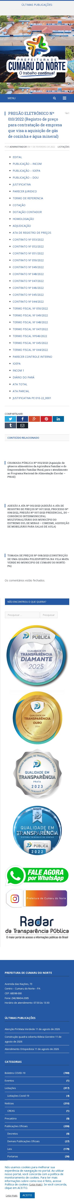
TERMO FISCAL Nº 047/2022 (30, 329)
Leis (9, 1149)
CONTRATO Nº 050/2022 (28, 260)
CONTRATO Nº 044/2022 (28, 301)
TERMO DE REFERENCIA (28, 198)
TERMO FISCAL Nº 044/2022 (30, 350)
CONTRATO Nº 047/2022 (28, 281)
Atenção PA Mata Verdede (20, 1029)
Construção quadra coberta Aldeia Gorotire (36, 9)
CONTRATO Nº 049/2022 (28, 267)
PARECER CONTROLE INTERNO (32, 356)
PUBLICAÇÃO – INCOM (27, 164)
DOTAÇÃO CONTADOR (27, 212)
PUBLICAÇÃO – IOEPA (26, 170)
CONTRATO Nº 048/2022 (28, 274)
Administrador (18, 146)
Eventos (9, 1080)
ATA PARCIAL (21, 391)
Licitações (63, 146)
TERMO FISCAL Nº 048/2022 (30, 322)
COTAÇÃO (19, 205)
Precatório (11, 1118)
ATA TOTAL (20, 384)
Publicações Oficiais (16, 1126)
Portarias (12, 1156)
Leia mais (36, 1184)
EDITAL (17, 157)
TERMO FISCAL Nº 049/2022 (30, 315)
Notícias (9, 1103)
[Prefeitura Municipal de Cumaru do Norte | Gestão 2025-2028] (37, 55)
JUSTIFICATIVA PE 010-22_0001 (32, 398)
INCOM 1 (18, 370)
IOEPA (16, 363)
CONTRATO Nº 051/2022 (28, 253)
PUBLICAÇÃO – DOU (26, 177)
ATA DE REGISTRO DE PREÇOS (32, 232)
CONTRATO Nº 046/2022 (28, 288)
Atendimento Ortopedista (19, 1049)
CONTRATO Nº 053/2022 (28, 239)
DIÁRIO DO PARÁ (23, 377)
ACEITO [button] (27, 1195)
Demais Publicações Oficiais (23, 1141)
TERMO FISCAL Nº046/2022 (30, 336)
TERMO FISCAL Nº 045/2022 (30, 343)
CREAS (11, 1111)
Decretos (12, 1133)
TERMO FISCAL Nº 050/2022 (30, 308)
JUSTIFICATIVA (22, 184)
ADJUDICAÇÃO (22, 226)
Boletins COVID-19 (15, 1073)
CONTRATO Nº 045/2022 (28, 294)
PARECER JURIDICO (25, 191)
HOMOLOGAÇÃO (23, 219)
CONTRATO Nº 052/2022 (28, 246)
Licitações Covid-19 (18, 1095)
